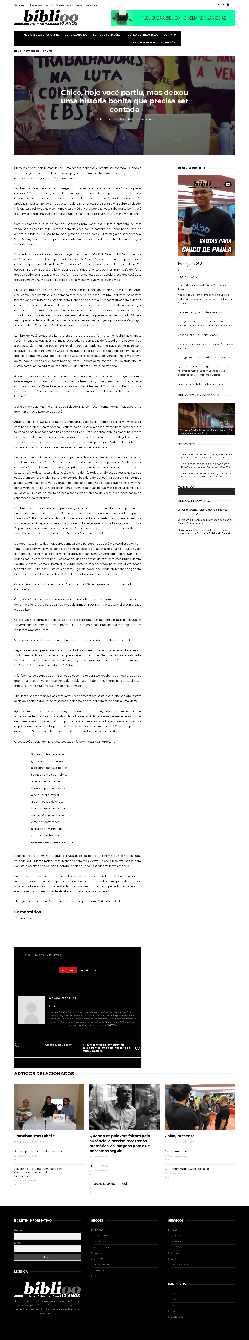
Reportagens (102, 1264)
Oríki (173, 1305)
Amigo (27, 954)
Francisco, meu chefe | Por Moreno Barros (201, 384)
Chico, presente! (180, 1136)
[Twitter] (224, 4)
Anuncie (78, 5)
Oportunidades (103, 1235)
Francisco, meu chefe (34, 1136)
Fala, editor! (101, 1247)
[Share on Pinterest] (88, 983)
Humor (98, 1253)
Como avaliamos (76, 34)
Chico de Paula (42, 954)
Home (17, 51)
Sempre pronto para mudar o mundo (38, 1151)
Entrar (97, 5)
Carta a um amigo (176, 1151)
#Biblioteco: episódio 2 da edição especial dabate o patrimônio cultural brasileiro (206, 475)
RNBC (174, 1293)
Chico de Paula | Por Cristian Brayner (198, 334)
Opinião (98, 1259)
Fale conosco (36, 5)
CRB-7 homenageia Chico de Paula (187, 1168)
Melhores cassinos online (41, 34)
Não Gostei (92, 970)
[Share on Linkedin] (99, 983)
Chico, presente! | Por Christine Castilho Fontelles (205, 357)
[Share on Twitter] (65, 983)
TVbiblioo (99, 1270)
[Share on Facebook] (55, 983)
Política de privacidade (142, 34)
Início (174, 1230)
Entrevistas (101, 1241)
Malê (174, 1299)
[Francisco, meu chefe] (49, 1107)
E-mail (18, 1242)
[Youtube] (228, 4)
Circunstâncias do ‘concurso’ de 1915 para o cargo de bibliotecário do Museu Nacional (106, 1047)
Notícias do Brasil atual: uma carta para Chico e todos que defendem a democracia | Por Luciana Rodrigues (205, 298)
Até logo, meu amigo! (58, 1044)
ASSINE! (174, 1270)
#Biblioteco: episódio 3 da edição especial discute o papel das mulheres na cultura (206, 465)
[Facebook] (219, 4)
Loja (69, 5)
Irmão (57, 954)
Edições (49, 5)
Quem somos (20, 5)
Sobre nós (168, 42)
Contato (170, 34)
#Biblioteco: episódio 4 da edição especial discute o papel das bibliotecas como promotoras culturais (206, 456)
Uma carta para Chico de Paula (108, 1183)
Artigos (98, 1230)
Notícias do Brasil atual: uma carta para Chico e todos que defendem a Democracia (38, 1172)
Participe (59, 5)
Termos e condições (106, 34)
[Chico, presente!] (200, 1107)
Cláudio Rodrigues (142, 119)
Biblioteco (177, 1317)
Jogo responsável (142, 42)
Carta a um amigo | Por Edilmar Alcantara (200, 312)
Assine (88, 5)
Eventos (98, 1276)
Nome (18, 1230)
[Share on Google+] (77, 983)
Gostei (70, 970)
